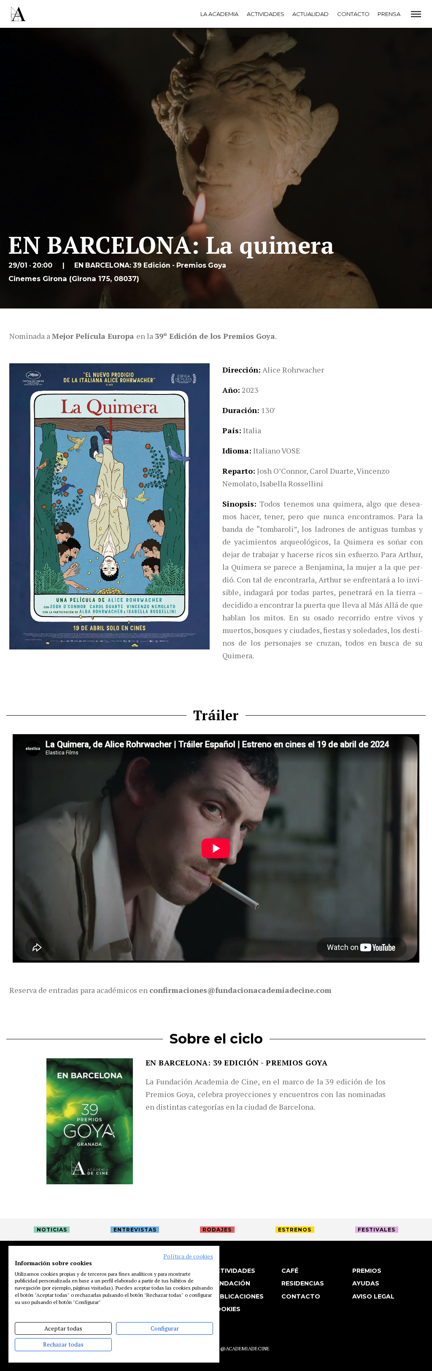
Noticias (52, 1229)
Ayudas (365, 1283)
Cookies (225, 1309)
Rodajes (217, 1229)
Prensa (389, 14)
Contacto (353, 14)
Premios (366, 1270)
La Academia (219, 14)
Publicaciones (237, 1296)
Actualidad (310, 14)
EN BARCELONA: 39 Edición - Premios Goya (237, 1062)
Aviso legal (373, 1296)
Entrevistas (135, 1229)
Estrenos (294, 1229)
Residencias (302, 1283)
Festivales (376, 1229)
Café (289, 1270)
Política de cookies (188, 1256)
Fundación (230, 1283)
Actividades (265, 14)
